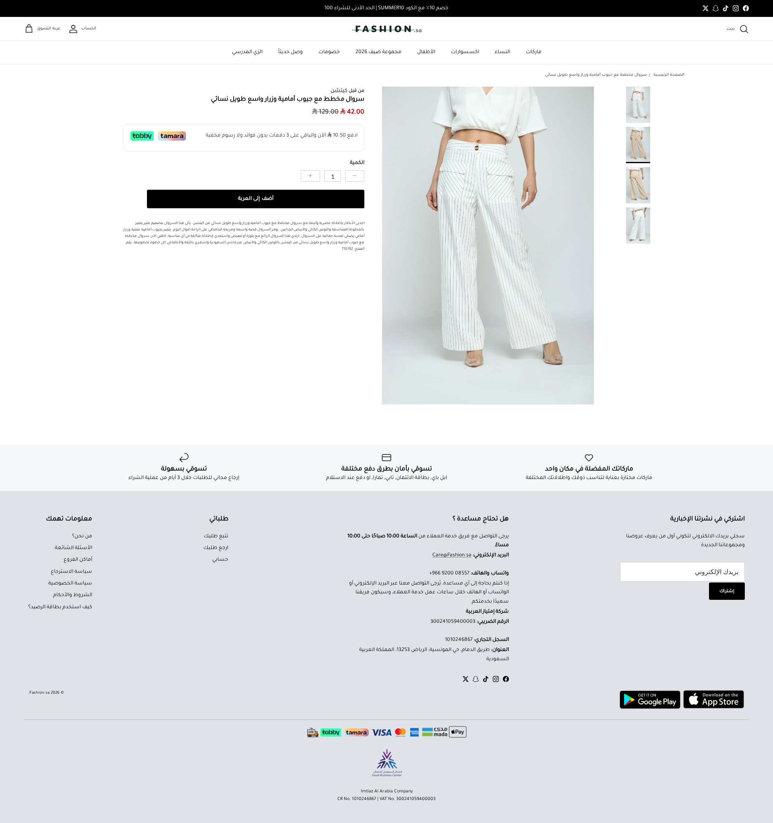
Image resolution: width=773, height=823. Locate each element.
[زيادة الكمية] (310, 176)
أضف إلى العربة (255, 199)
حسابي (220, 560)
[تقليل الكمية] (354, 176)
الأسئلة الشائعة (73, 548)
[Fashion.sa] (386, 29)
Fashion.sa (39, 693)
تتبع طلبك (216, 536)
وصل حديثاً (290, 52)
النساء (502, 52)
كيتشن (339, 91)
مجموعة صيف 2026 (378, 52)
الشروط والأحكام (72, 595)
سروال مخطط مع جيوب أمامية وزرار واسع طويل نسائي (596, 75)
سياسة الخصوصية (70, 584)
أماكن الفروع (78, 560)
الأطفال (426, 52)
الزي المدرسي (247, 52)
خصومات (329, 52)
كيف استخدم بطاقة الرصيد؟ (60, 607)
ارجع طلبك (215, 548)
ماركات (534, 52)
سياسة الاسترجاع (71, 572)
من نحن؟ (82, 536)
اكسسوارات (465, 52)
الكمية (357, 163)
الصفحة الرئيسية (668, 75)
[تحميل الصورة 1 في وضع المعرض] (488, 245)
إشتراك (726, 591)
